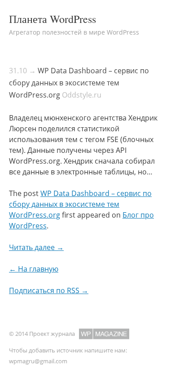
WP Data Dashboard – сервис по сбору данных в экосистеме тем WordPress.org (79, 83)
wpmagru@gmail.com (38, 361)
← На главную (33, 269)
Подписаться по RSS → (48, 290)
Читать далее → (36, 247)
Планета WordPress (52, 19)
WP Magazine (104, 334)
